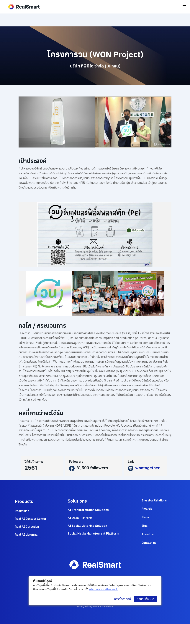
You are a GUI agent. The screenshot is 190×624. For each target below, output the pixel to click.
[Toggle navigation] (169, 6)
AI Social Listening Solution (87, 526)
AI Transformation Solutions (88, 510)
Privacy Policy (84, 606)
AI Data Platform (80, 518)
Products (24, 501)
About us (148, 534)
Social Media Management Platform (93, 533)
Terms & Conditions (103, 606)
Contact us (149, 543)
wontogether (147, 468)
